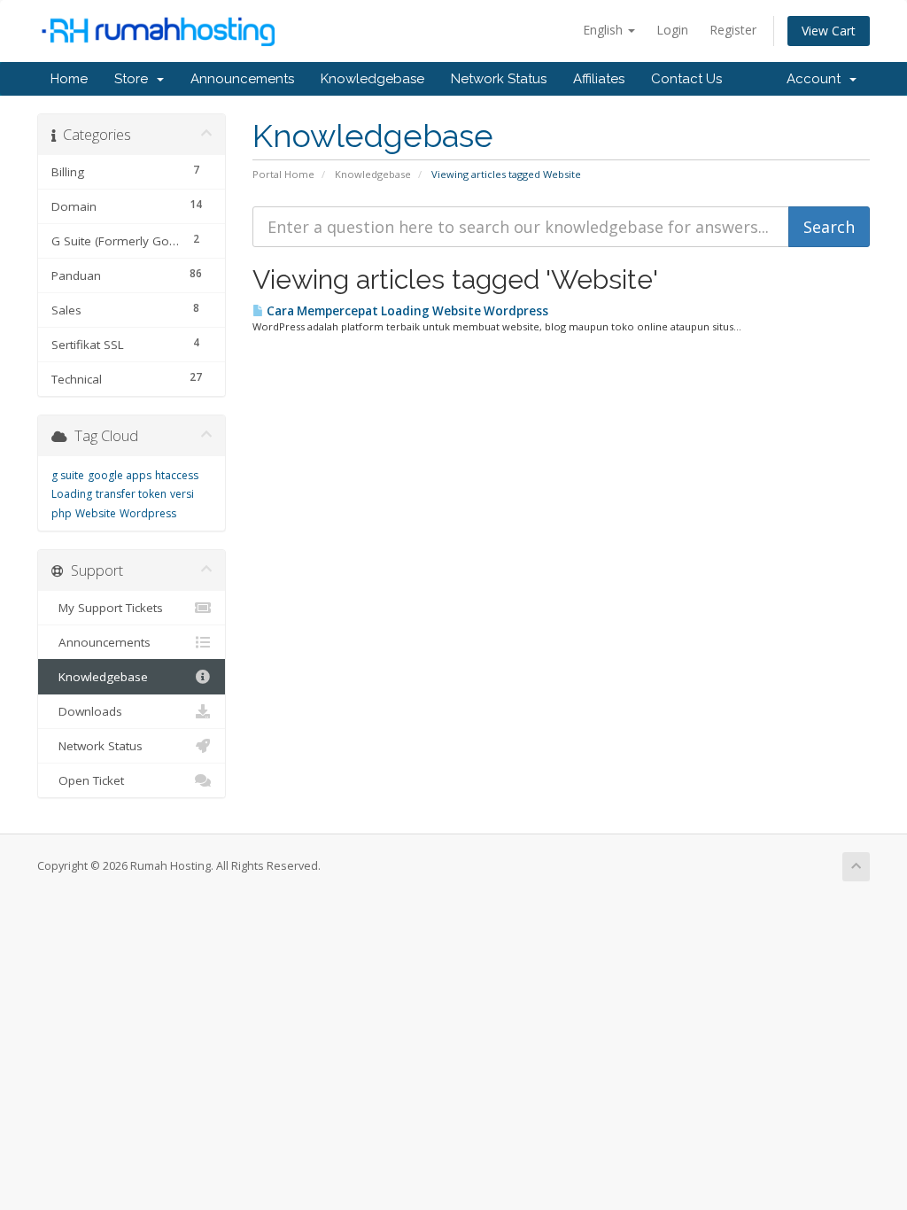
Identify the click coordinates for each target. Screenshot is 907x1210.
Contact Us (686, 79)
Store (134, 79)
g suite (67, 475)
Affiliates (598, 79)
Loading (71, 493)
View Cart (829, 30)
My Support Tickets (107, 608)
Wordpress (148, 513)
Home (69, 79)
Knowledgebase (372, 79)
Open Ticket (87, 780)
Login (672, 29)
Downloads (86, 711)
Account (817, 79)
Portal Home (283, 174)
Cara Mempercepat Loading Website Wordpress (406, 311)
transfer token (131, 493)
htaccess (176, 475)
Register (732, 29)
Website (95, 513)
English (604, 29)
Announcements (242, 79)
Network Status (499, 79)
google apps (119, 475)
